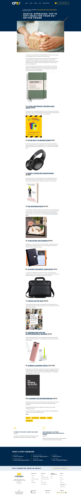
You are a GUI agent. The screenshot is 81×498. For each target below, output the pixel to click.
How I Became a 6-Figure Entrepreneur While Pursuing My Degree (53, 433)
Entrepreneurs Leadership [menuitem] (45, 477)
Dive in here (55, 410)
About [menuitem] (61, 473)
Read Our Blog (37, 460)
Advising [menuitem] (32, 480)
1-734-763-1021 (33, 493)
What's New (54, 9)
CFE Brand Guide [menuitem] (62, 486)
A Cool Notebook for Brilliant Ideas (40, 107)
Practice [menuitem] (43, 473)
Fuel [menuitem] (41, 480)
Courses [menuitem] (32, 477)
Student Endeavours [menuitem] (44, 484)
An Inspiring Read (35, 206)
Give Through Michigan (60, 460)
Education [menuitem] (33, 473)
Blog (38, 9)
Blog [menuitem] (60, 477)
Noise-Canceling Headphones (41, 173)
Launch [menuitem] (35, 3)
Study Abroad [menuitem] (33, 482)
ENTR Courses (18, 456)
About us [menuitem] (61, 475)
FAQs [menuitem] (61, 480)
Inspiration (41, 9)
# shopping (29, 420)
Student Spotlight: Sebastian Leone (26, 432)
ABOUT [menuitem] (26, 3)
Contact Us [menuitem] (62, 482)
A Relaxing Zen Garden (38, 241)
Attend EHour (57, 456)
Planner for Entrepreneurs (41, 398)
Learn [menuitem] (31, 3)
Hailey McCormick (27, 9)
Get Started (63, 3)
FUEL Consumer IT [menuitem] (43, 482)
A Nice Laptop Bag (35, 301)
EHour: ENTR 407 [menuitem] (46, 3)
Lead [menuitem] (40, 3)
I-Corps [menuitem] (52, 476)
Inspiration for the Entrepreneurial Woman (36, 333)
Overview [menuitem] (32, 475)
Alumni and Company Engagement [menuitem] (63, 484)
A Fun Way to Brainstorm (39, 140)
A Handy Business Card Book (40, 269)
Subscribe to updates (60, 468)
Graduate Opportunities (40, 456)
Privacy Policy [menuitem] (19, 483)
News (45, 9)
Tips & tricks (49, 9)
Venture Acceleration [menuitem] (54, 474)
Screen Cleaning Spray (38, 366)
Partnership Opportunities (21, 460)
